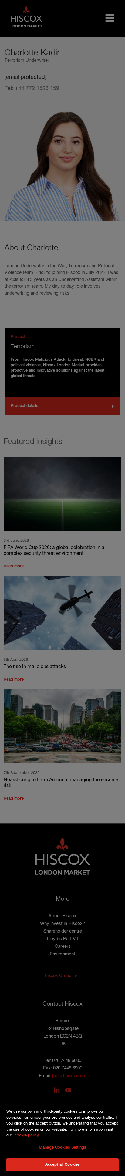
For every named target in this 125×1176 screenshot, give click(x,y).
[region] (62, 1135)
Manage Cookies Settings (62, 1148)
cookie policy (27, 1135)
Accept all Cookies (62, 1165)
